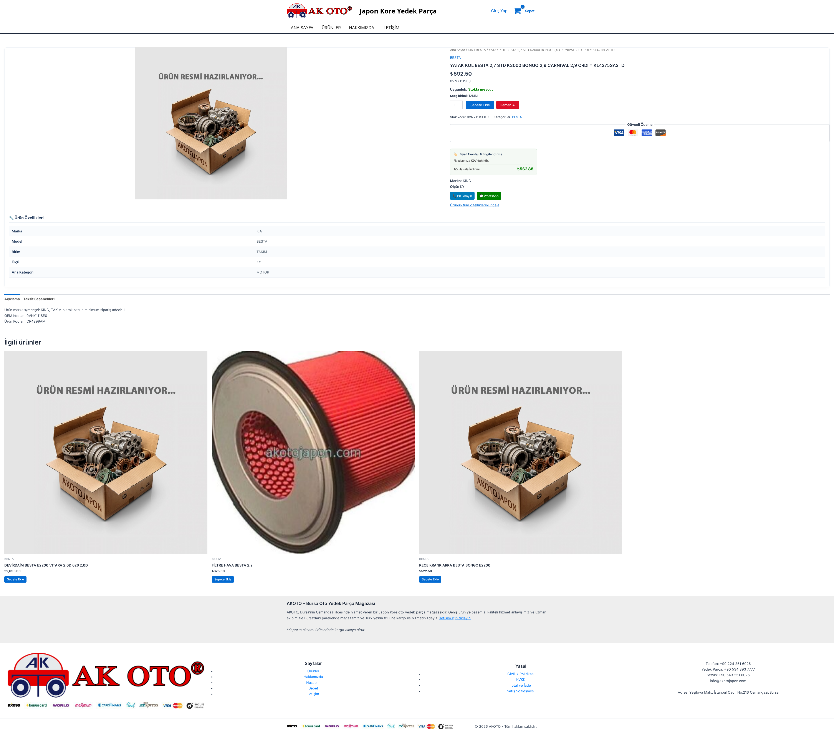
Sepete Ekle (480, 105)
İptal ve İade (521, 685)
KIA (470, 50)
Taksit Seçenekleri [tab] (39, 299)
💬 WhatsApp (489, 196)
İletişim (390, 27)
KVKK (520, 679)
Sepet (313, 688)
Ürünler (331, 27)
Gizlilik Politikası (520, 674)
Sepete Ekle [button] (15, 579)
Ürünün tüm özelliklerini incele (474, 205)
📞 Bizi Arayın (462, 196)
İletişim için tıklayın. (455, 618)
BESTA (481, 50)
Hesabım (313, 682)
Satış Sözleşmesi (520, 691)
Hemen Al (508, 105)
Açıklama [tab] (12, 299)
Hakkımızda (361, 27)
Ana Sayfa (302, 27)
